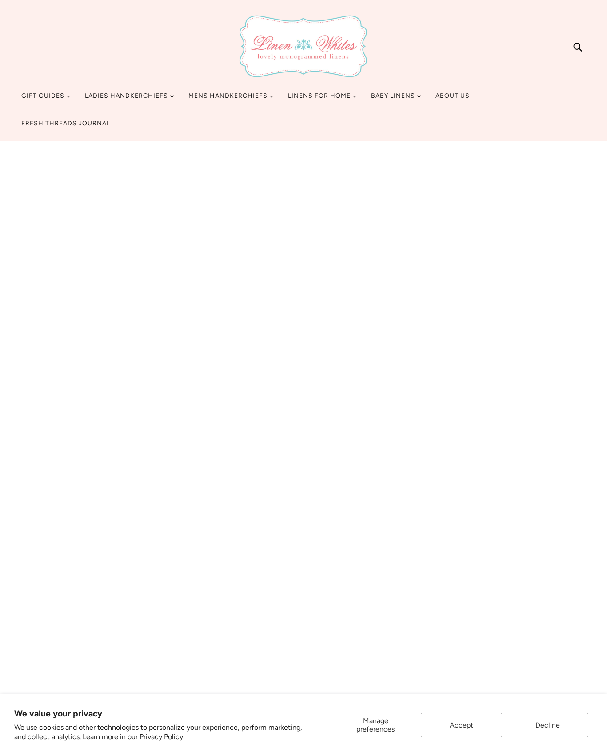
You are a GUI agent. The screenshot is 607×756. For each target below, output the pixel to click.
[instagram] (46, 671)
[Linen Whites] (303, 46)
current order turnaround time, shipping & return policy (303, 626)
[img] (578, 47)
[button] (216, 439)
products (447, 176)
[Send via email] (442, 512)
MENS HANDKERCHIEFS (228, 96)
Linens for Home (320, 96)
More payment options (490, 451)
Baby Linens (394, 96)
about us (230, 604)
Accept (461, 725)
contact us (234, 615)
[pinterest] (60, 671)
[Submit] (567, 636)
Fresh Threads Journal (65, 123)
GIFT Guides (43, 96)
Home (418, 176)
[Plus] (444, 369)
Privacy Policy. (162, 736)
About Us (452, 96)
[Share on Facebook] (414, 512)
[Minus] (416, 369)
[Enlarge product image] (192, 289)
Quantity (426, 352)
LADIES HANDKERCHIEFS (127, 96)
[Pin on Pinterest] (428, 512)
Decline (547, 725)
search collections (246, 636)
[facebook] (32, 671)
